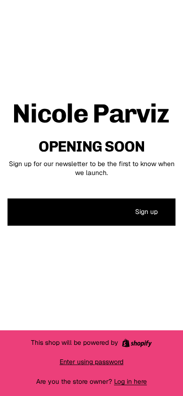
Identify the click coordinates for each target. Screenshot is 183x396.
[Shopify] (137, 343)
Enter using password (91, 362)
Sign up (146, 211)
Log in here (130, 381)
